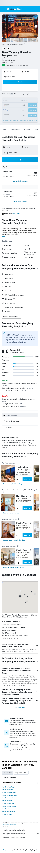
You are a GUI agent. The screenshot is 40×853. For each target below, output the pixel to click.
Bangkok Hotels (7, 850)
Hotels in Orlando (8, 798)
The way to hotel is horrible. (14, 404)
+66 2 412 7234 (7, 62)
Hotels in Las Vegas (8, 787)
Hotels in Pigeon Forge (9, 795)
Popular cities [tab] (7, 773)
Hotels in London (8, 809)
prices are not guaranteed (10, 824)
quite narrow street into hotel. (14, 406)
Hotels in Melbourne (9, 792)
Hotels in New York (8, 803)
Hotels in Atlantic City (9, 806)
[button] (3, 9)
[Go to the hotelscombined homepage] (14, 9)
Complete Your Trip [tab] (9, 777)
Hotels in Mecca (7, 790)
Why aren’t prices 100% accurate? (14, 837)
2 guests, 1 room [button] (9, 77)
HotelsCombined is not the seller (14, 830)
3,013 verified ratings (20, 65)
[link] (14, 484)
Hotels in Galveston (8, 812)
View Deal (27, 479)
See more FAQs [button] (20, 707)
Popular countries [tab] (21, 773)
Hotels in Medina (7, 801)
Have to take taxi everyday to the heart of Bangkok (18, 400)
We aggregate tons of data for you (14, 833)
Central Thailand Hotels (27, 846)
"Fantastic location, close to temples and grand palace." (19, 384)
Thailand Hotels (10, 846)
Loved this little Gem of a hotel (15, 391)
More (3, 236)
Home (2, 846)
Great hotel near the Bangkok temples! (17, 388)
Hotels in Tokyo (7, 814)
